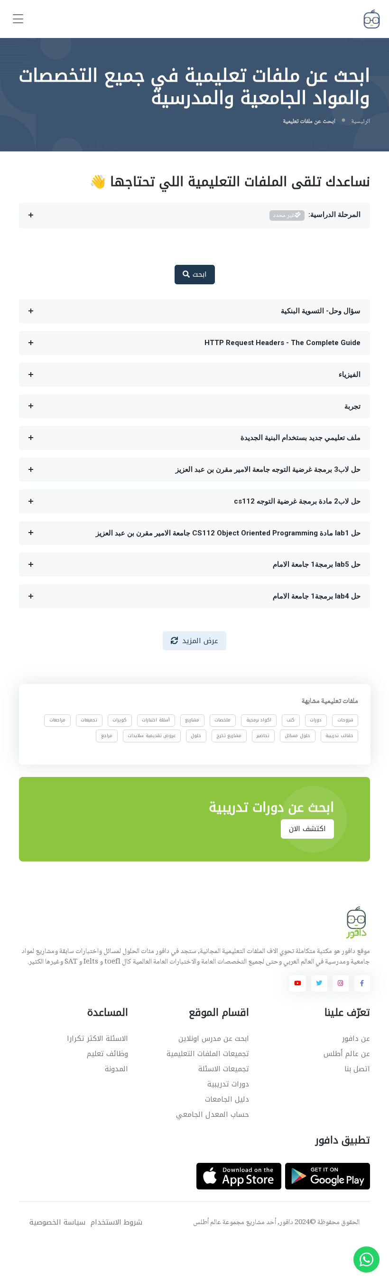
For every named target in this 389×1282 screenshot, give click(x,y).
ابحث (198, 274)
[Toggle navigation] (18, 19)
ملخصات (222, 720)
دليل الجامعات (227, 1099)
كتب (291, 720)
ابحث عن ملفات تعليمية (309, 121)
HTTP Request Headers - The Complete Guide (282, 342)
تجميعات (89, 720)
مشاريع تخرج (228, 735)
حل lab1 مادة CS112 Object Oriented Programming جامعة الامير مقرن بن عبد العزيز (228, 533)
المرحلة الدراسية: (317, 215)
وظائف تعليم (107, 1053)
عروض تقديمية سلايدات (152, 735)
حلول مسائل (297, 735)
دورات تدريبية (228, 1084)
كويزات (119, 720)
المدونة (116, 1069)
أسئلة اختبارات (156, 720)
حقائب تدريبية (339, 735)
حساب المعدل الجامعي (212, 1114)
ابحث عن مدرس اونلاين (213, 1038)
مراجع (106, 735)
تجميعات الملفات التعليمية (208, 1053)
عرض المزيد (200, 640)
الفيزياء (350, 374)
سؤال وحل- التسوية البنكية (321, 311)
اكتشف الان (307, 828)
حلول (196, 735)
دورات (316, 720)
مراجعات (57, 720)
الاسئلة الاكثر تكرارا (97, 1038)
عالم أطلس (207, 1222)
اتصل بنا (357, 1069)
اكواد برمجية (258, 720)
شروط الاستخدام (116, 1222)
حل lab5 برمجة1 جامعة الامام (317, 564)
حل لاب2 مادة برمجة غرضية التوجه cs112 (297, 501)
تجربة (352, 406)
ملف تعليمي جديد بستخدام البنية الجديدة (301, 437)
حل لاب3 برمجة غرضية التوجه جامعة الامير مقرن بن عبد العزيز (268, 469)
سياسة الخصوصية (57, 1222)
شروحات (345, 720)
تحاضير (263, 735)
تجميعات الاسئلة (223, 1069)
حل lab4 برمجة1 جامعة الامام (317, 596)
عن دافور (356, 1038)
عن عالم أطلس (347, 1053)
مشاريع (192, 720)
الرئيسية (360, 121)
